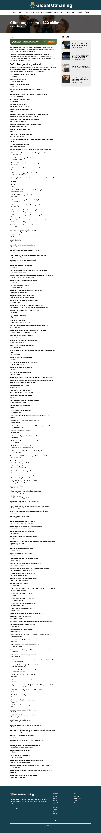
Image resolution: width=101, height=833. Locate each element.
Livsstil (20, 12)
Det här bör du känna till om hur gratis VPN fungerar (80, 44)
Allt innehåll (77, 798)
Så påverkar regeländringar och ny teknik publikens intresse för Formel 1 (80, 56)
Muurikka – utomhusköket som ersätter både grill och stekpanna (80, 79)
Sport (61, 12)
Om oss (76, 800)
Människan (48, 12)
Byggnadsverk (35, 12)
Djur (42, 12)
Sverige (67, 12)
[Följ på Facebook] (10, 808)
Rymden (55, 12)
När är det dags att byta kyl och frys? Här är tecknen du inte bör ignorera (81, 68)
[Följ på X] (14, 808)
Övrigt (87, 12)
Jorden (14, 12)
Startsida (76, 796)
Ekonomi (26, 12)
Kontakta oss (77, 802)
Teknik (73, 12)
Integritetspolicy (78, 805)
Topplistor (80, 12)
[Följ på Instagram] (17, 808)
